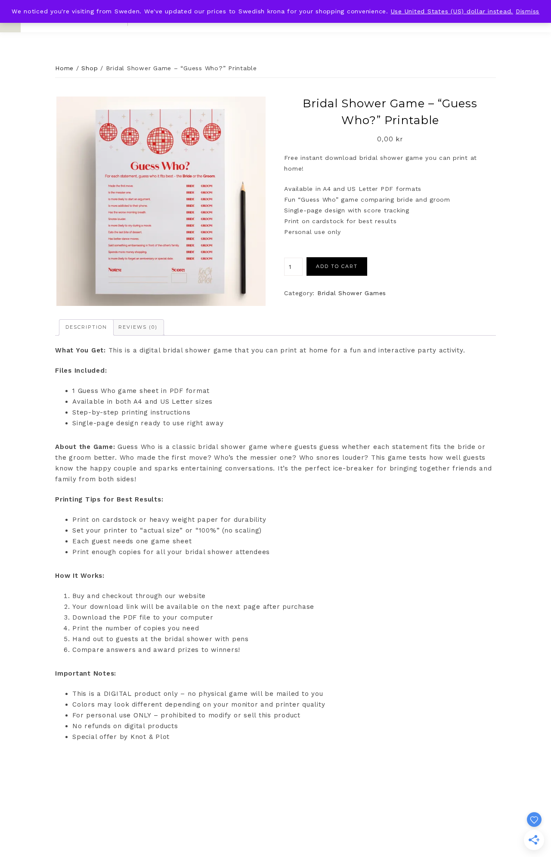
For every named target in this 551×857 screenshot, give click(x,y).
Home (64, 68)
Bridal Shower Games (351, 293)
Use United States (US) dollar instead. (452, 11)
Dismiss (527, 11)
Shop (89, 68)
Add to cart (337, 266)
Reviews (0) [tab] (138, 327)
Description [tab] (86, 327)
